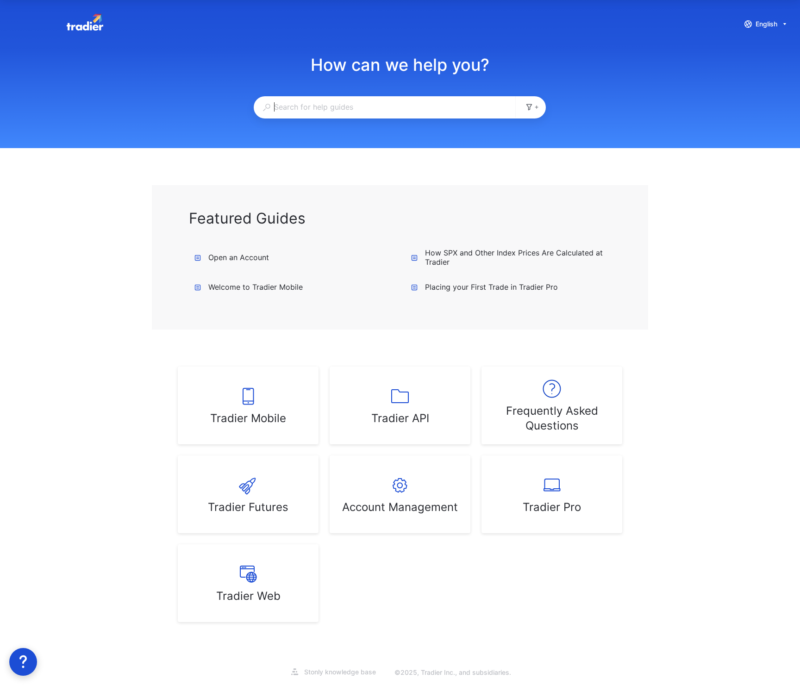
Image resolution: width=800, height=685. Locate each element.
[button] (23, 662)
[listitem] (248, 405)
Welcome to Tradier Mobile (255, 287)
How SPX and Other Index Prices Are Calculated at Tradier (514, 257)
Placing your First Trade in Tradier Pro (491, 287)
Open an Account (238, 257)
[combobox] (385, 107)
